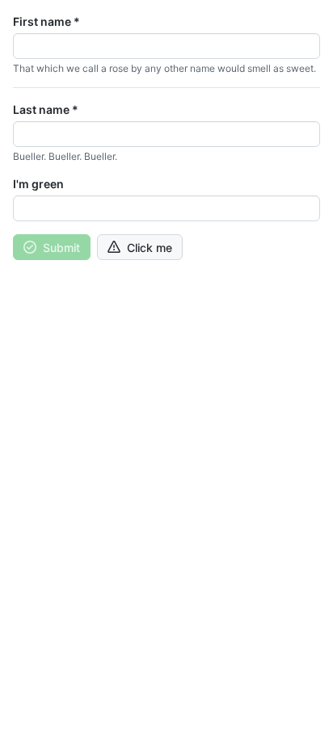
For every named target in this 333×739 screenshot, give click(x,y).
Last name (45, 109)
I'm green (38, 184)
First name (46, 21)
